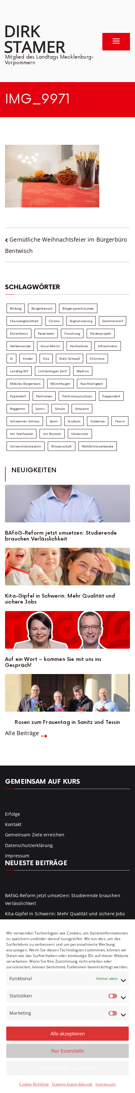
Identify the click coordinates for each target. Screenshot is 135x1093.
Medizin (83, 371)
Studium (74, 421)
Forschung (72, 333)
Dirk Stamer (34, 38)
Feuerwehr (46, 333)
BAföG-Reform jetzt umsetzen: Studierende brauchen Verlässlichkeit (61, 536)
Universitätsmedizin (25, 446)
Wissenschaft (61, 446)
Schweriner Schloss (25, 421)
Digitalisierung (81, 321)
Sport (54, 421)
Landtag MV (19, 371)
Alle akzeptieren (68, 1033)
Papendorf (18, 396)
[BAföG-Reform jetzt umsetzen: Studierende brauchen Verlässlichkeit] (67, 503)
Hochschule (79, 346)
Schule (60, 408)
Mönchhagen (60, 383)
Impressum (105, 1084)
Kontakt (13, 824)
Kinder (28, 358)
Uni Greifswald (21, 433)
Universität (80, 433)
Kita (46, 358)
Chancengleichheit (24, 321)
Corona (54, 321)
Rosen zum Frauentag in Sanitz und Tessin (67, 722)
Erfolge (12, 814)
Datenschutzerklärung (72, 1084)
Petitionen (44, 396)
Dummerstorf (112, 321)
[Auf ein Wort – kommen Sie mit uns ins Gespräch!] (67, 630)
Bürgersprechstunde (78, 308)
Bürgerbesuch (41, 308)
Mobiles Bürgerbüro (25, 383)
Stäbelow (97, 421)
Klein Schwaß (69, 358)
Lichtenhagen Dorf (52, 371)
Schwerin (82, 408)
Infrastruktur (107, 346)
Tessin (120, 421)
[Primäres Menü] (116, 41)
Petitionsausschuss (77, 396)
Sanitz (40, 408)
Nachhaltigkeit (91, 383)
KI (11, 358)
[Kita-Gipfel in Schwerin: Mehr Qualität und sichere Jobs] (67, 566)
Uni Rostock (52, 433)
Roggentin (17, 408)
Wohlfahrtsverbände (97, 446)
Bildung (15, 308)
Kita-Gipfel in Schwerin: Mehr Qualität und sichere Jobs (60, 599)
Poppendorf (111, 396)
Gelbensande (20, 346)
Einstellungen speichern (67, 1068)
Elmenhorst (19, 333)
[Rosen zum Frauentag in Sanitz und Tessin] (67, 693)
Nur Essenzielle (67, 1051)
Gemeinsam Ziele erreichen (35, 835)
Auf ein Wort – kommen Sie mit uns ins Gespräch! (53, 662)
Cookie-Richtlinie (34, 1084)
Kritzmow (97, 358)
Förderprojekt (100, 333)
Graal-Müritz (50, 346)
